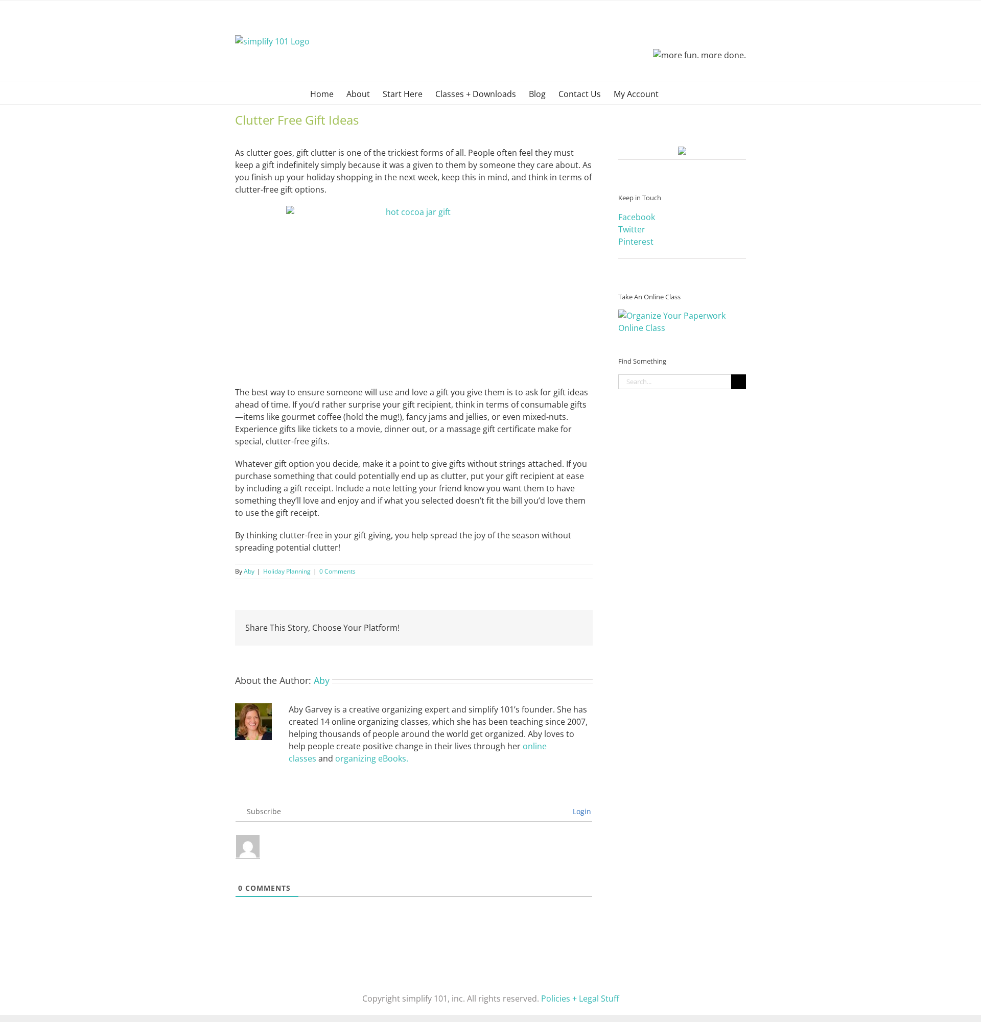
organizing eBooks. (371, 758)
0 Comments (337, 571)
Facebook (636, 217)
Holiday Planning (287, 571)
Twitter (631, 229)
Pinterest (635, 241)
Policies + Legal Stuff (580, 998)
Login (581, 811)
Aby (249, 571)
